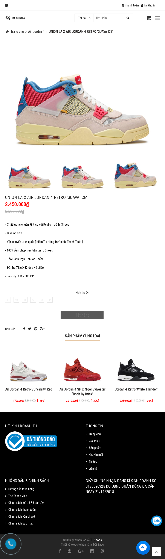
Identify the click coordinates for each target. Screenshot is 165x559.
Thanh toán (131, 5)
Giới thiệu (94, 441)
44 (50, 299)
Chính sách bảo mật (20, 523)
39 (8, 299)
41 (24, 299)
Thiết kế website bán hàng (77, 544)
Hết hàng (82, 315)
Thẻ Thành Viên (17, 496)
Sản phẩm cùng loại (82, 336)
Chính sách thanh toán (22, 509)
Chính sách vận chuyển (22, 516)
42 (33, 299)
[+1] (42, 328)
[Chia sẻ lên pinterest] (36, 328)
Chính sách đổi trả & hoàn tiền (26, 502)
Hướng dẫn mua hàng (21, 489)
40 (16, 299)
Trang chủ (95, 434)
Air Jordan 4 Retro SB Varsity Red (28, 389)
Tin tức (93, 461)
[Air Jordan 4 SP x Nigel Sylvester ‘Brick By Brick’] (82, 365)
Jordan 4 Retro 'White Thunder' (136, 389)
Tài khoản (149, 5)
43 (41, 299)
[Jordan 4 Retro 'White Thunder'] (136, 365)
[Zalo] (156, 520)
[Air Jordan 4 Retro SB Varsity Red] (28, 365)
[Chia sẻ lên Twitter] (30, 328)
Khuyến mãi (96, 454)
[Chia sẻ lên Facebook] (24, 328)
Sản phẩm (95, 448)
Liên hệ (93, 468)
